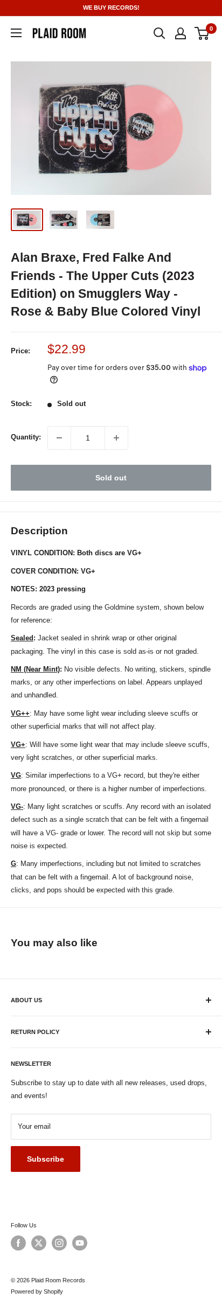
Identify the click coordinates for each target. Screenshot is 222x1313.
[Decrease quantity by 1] (59, 438)
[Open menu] (16, 33)
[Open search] (159, 33)
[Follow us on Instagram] (59, 1243)
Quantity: (26, 437)
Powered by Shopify (37, 1291)
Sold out (111, 477)
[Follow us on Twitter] (38, 1243)
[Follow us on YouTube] (79, 1243)
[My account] (180, 33)
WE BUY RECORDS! (111, 7)
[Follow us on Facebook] (18, 1243)
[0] (202, 33)
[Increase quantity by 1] (116, 438)
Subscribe (45, 1159)
